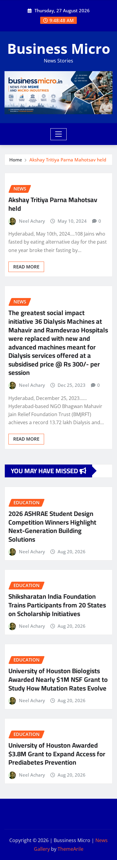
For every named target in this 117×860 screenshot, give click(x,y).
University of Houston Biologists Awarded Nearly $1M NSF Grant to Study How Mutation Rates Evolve (58, 679)
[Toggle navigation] (58, 134)
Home (15, 160)
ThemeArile (70, 849)
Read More (26, 267)
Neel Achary (32, 221)
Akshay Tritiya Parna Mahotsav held (67, 160)
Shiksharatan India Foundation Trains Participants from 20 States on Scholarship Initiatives (57, 605)
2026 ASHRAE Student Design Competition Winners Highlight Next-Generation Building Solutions (52, 526)
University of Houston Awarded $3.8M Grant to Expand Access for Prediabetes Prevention (56, 754)
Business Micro (58, 48)
